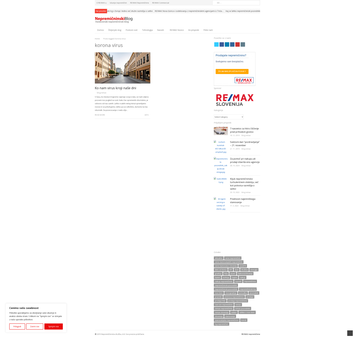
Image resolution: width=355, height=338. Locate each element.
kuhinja (226, 277)
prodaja (250, 297)
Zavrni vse (34, 326)
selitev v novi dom (247, 312)
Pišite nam (208, 30)
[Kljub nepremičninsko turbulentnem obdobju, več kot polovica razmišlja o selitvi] (221, 179)
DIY (230, 269)
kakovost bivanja (245, 273)
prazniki (218, 297)
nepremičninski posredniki (226, 289)
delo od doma (221, 269)
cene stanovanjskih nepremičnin (228, 262)
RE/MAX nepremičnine (251, 334)
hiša (226, 273)
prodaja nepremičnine (237, 300)
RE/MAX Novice (177, 30)
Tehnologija (147, 30)
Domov (100, 30)
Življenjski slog (114, 30)
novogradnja (230, 293)
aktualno (218, 258)
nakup (242, 277)
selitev (234, 312)
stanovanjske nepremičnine (227, 320)
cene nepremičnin (232, 258)
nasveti (238, 281)
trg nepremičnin (221, 324)
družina (244, 269)
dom (237, 269)
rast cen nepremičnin (224, 304)
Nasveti (160, 30)
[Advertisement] (237, 232)
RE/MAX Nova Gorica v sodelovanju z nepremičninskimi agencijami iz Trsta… (189, 11)
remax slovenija (221, 312)
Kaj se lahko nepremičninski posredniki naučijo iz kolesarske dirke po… (257, 11)
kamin (217, 277)
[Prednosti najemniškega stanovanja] (221, 199)
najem (234, 277)
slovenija (219, 316)
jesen (232, 273)
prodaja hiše (220, 300)
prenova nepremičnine (234, 297)
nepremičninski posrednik (226, 285)
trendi (243, 320)
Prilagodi (17, 326)
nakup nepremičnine (223, 281)
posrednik (254, 293)
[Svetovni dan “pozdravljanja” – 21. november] (221, 142)
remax (238, 304)
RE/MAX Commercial (160, 3)
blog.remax (101, 92)
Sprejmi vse (53, 326)
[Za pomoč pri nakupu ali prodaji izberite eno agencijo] (221, 159)
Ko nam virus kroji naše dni (115, 88)
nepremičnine (250, 281)
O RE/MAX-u (101, 3)
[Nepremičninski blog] (114, 20)
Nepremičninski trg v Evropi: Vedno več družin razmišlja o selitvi (124, 11)
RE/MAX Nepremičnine (139, 3)
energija (253, 269)
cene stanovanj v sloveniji (226, 266)
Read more (100, 115)
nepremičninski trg (248, 289)
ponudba (243, 293)
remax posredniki (242, 308)
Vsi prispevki (193, 30)
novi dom (219, 293)
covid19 (242, 266)
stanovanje (230, 316)
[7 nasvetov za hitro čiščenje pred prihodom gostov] (221, 128)
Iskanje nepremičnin (118, 3)
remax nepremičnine (223, 308)
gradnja (218, 273)
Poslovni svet (132, 30)
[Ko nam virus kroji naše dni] (122, 54)
